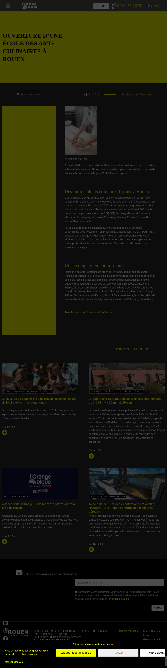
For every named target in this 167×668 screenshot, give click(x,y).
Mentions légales (14, 662)
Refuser (118, 652)
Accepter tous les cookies (76, 652)
